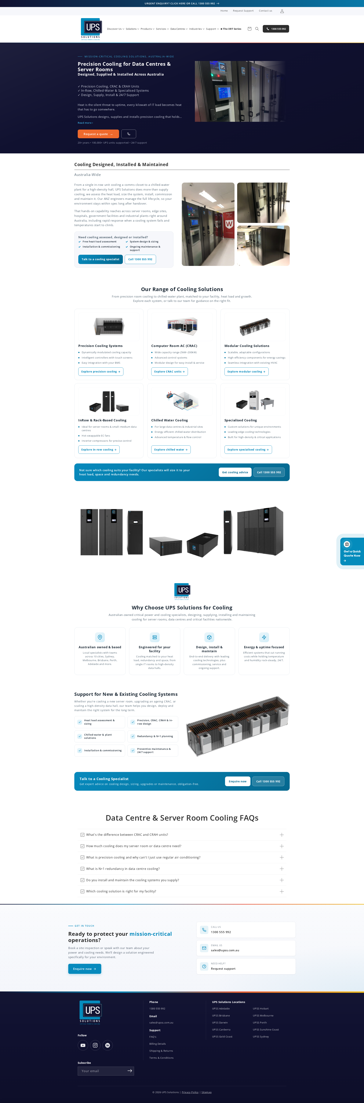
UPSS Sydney (261, 1036)
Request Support (243, 10)
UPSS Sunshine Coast (266, 1029)
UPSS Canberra (221, 1029)
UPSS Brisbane (221, 1015)
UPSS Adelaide (221, 1008)
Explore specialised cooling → (248, 449)
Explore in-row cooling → (99, 449)
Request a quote (96, 134)
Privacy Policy (190, 1092)
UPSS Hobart (261, 1008)
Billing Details (157, 1043)
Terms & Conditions (161, 1057)
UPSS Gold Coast (222, 1036)
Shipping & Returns (161, 1050)
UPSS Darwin (220, 1022)
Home (224, 10)
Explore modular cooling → (247, 371)
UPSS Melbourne (263, 1015)
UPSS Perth (260, 1022)
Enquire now (238, 781)
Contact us (265, 10)
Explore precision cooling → (100, 371)
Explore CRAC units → (169, 371)
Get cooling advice (235, 472)
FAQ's (152, 1036)
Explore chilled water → (171, 449)
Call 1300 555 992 (140, 259)
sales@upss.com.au (161, 1022)
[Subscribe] (130, 1071)
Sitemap (207, 1092)
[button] (115, 29)
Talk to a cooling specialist (100, 259)
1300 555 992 (157, 1008)
